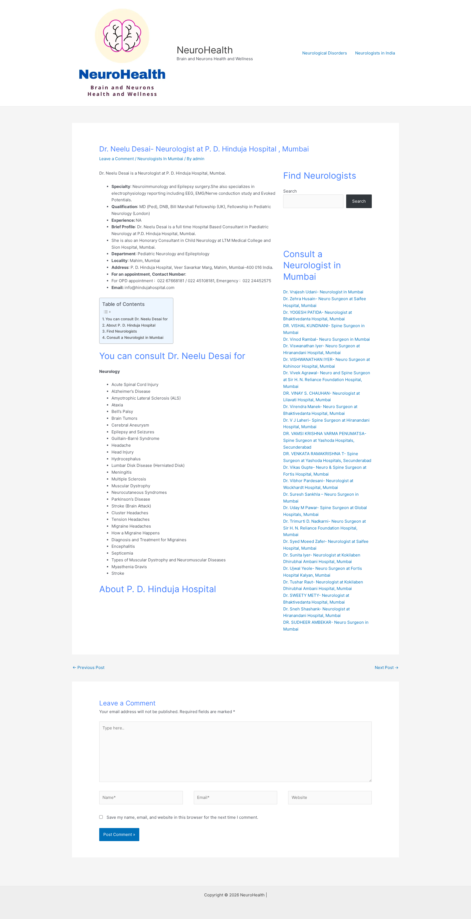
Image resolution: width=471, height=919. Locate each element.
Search (290, 191)
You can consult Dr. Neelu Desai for (136, 319)
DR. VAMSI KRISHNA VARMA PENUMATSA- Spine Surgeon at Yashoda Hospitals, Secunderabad (324, 440)
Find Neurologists (122, 331)
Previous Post (88, 667)
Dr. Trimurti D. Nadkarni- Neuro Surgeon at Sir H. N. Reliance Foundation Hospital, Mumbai (324, 528)
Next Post (386, 667)
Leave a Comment (116, 158)
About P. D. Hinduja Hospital (130, 325)
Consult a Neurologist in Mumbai (135, 337)
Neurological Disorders (324, 53)
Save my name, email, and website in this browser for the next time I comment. (182, 817)
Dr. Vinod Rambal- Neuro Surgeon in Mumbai (326, 339)
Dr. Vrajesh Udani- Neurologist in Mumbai (323, 291)
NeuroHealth (205, 50)
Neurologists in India (375, 53)
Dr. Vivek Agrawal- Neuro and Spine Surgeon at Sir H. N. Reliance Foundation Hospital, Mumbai (326, 379)
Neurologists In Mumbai (160, 158)
